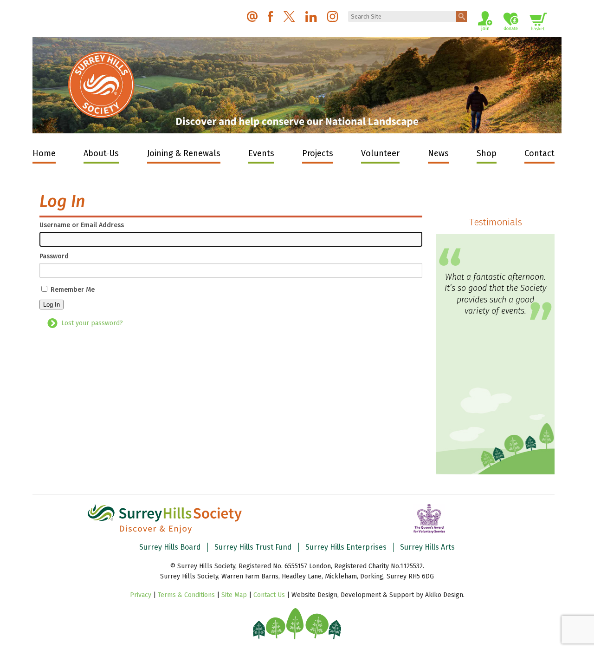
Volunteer (380, 153)
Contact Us (269, 595)
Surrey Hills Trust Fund (253, 547)
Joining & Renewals (183, 153)
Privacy (140, 595)
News (438, 153)
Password (54, 256)
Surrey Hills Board (170, 547)
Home (44, 153)
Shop (487, 153)
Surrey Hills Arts (427, 547)
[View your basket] (538, 23)
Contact (539, 153)
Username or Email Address (81, 225)
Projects (317, 153)
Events (261, 153)
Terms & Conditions (186, 595)
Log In (51, 304)
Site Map (234, 595)
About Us (101, 153)
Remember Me (73, 290)
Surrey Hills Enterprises (346, 547)
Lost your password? (92, 323)
